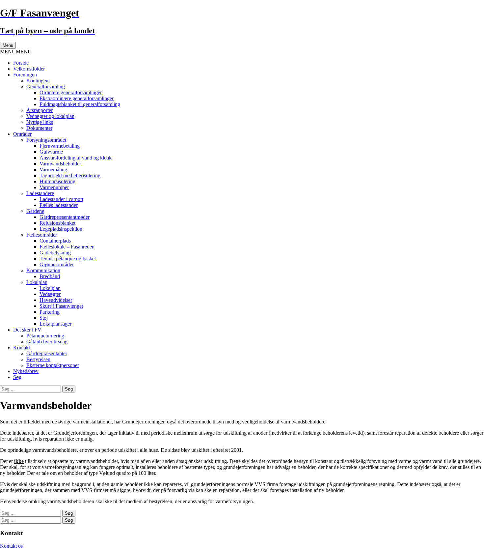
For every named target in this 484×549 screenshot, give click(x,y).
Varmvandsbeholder (60, 163)
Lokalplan (36, 282)
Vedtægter (50, 294)
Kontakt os (11, 546)
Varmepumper (54, 187)
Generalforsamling (45, 86)
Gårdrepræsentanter (46, 353)
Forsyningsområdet (46, 140)
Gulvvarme (51, 152)
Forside (21, 63)
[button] (16, 51)
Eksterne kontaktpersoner (52, 365)
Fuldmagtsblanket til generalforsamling (80, 104)
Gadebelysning (55, 252)
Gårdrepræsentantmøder (65, 217)
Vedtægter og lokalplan (50, 116)
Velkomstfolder (29, 69)
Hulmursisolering (57, 181)
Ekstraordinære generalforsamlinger (77, 98)
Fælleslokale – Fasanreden (67, 246)
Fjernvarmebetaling (60, 146)
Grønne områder (57, 264)
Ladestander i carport (61, 199)
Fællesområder (41, 235)
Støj (44, 318)
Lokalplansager (55, 324)
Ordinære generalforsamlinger (71, 92)
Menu (8, 45)
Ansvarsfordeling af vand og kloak (76, 157)
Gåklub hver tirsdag (46, 341)
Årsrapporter (39, 110)
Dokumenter (39, 128)
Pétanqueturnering (45, 335)
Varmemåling (53, 169)
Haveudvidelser (56, 300)
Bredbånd (50, 276)
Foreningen (25, 74)
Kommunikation (43, 270)
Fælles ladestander (59, 205)
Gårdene (35, 211)
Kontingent (38, 80)
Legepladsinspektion (61, 229)
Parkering (50, 312)
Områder (22, 134)
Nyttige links (39, 122)
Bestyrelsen (38, 359)
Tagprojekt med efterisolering (70, 175)
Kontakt (21, 347)
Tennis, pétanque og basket (68, 258)
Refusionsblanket (57, 223)
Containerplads (55, 241)
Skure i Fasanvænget (61, 306)
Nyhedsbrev (26, 371)
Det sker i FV (27, 329)
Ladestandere (40, 193)
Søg (17, 377)
